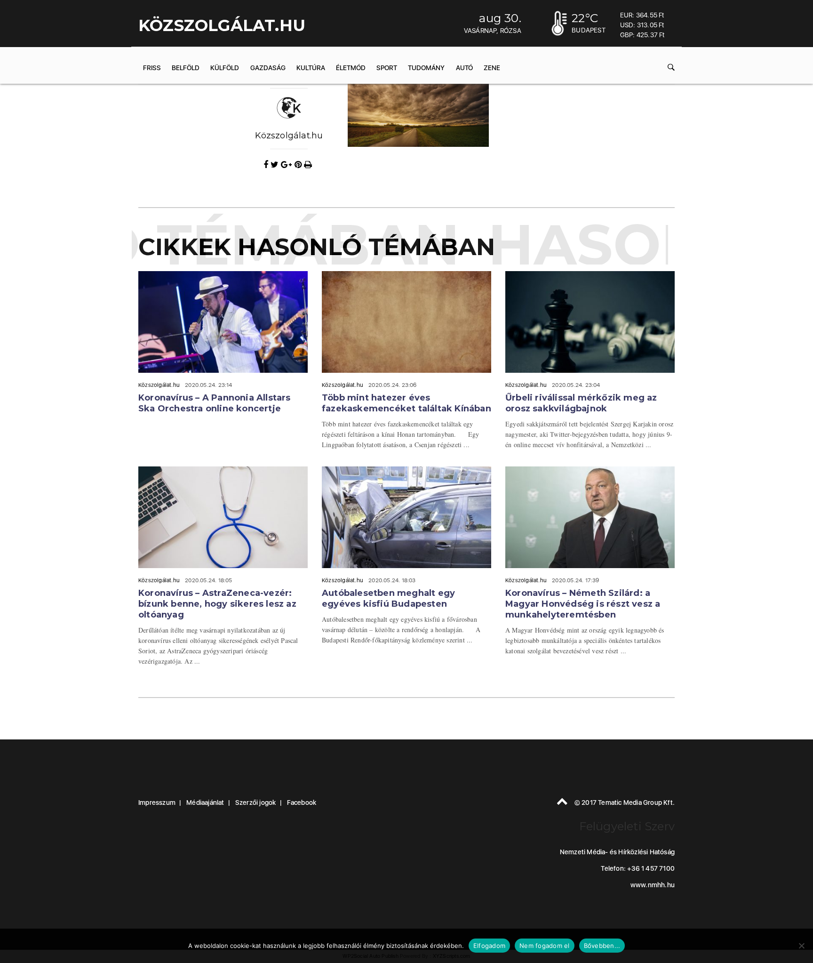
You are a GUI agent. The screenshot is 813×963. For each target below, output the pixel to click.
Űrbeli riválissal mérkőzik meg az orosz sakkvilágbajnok (581, 403)
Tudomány (426, 68)
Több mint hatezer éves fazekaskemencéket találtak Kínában (406, 403)
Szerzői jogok (255, 802)
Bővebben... (602, 945)
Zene (492, 68)
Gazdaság (268, 68)
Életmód (351, 68)
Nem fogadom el (544, 945)
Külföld (224, 68)
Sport (386, 68)
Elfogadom (489, 945)
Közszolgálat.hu (289, 135)
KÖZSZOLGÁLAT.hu (221, 25)
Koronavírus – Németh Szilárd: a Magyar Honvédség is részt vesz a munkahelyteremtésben (582, 604)
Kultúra (310, 68)
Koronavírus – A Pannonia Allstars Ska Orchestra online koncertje (214, 403)
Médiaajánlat (205, 802)
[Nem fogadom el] (801, 945)
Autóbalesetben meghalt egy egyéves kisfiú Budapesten (388, 598)
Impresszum (156, 802)
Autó (464, 68)
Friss (152, 68)
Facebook (302, 802)
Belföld (185, 68)
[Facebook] (267, 164)
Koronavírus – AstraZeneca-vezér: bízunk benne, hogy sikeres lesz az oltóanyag (217, 604)
